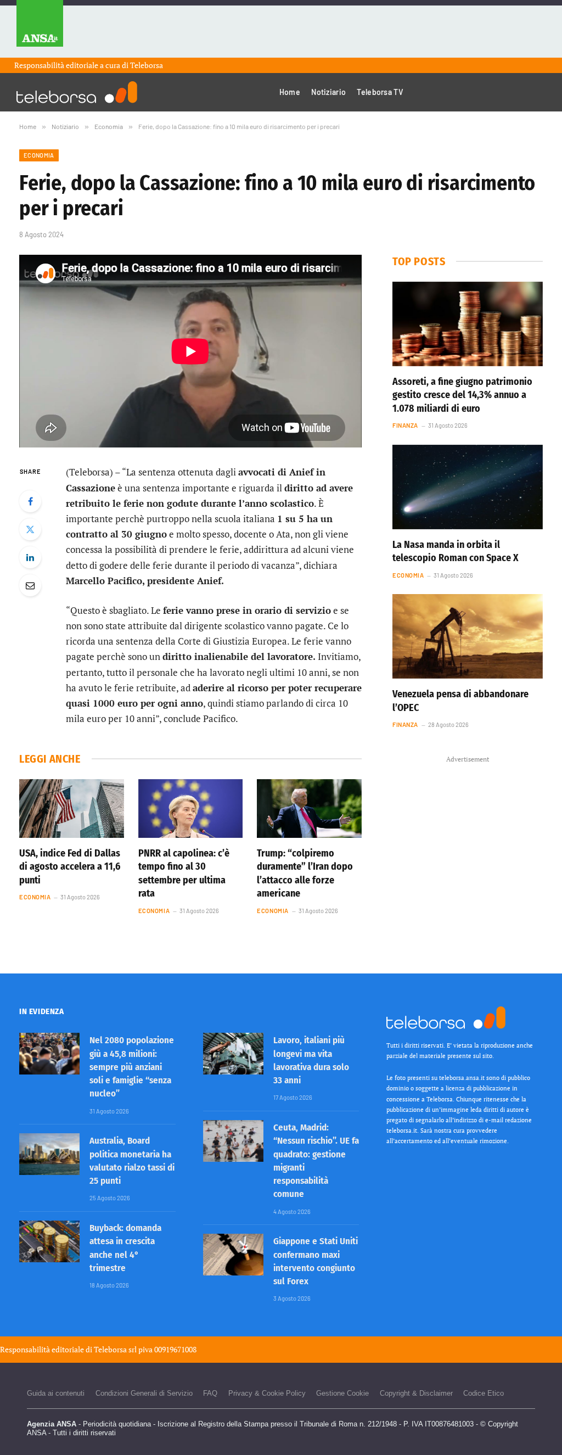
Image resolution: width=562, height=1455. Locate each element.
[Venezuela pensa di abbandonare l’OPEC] (467, 636)
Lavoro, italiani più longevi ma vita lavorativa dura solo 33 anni (311, 1060)
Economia (39, 155)
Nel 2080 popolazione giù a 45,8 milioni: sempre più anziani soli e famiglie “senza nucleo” (131, 1066)
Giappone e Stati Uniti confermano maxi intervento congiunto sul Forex (315, 1261)
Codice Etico (483, 1393)
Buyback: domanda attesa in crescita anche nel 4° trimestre (125, 1248)
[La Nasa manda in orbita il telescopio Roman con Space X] (467, 487)
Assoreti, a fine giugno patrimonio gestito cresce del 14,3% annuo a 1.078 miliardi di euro (462, 395)
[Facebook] (30, 501)
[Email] (30, 585)
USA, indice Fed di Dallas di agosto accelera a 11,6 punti (69, 866)
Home (289, 92)
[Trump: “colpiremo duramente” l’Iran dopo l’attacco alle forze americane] (309, 808)
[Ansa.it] (39, 29)
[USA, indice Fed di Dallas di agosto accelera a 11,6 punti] (71, 808)
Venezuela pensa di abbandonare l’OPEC (460, 700)
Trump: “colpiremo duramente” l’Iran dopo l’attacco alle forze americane (305, 873)
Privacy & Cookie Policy (267, 1393)
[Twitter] (30, 529)
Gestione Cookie (342, 1393)
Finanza (405, 425)
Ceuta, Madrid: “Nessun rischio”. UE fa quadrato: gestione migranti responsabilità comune (316, 1161)
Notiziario (328, 92)
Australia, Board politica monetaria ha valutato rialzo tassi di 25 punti (132, 1161)
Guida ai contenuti (56, 1393)
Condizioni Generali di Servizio (144, 1393)
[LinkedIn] (30, 557)
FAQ (210, 1393)
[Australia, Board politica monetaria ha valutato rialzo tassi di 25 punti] (49, 1154)
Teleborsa (146, 65)
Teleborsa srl (115, 1349)
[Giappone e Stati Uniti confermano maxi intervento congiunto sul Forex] (233, 1254)
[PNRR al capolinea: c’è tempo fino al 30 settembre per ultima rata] (190, 808)
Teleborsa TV (380, 92)
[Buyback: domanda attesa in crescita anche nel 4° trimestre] (49, 1241)
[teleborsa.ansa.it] (76, 92)
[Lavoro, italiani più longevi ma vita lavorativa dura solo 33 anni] (233, 1054)
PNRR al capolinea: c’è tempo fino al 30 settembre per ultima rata (183, 873)
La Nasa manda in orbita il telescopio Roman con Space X (455, 551)
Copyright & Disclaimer (416, 1393)
